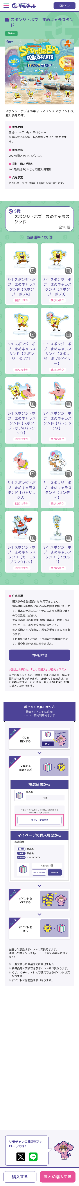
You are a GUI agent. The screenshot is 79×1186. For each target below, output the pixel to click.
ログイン (64, 5)
